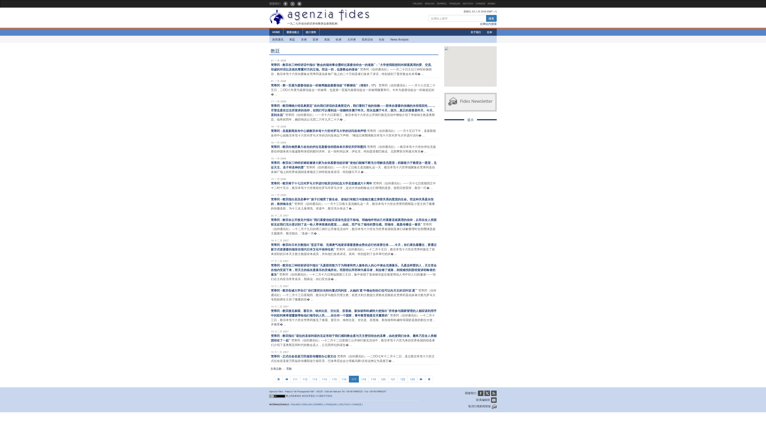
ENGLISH (429, 3)
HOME (276, 32)
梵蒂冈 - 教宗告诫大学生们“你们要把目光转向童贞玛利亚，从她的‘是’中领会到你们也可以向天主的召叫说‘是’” (344, 290)
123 (412, 379)
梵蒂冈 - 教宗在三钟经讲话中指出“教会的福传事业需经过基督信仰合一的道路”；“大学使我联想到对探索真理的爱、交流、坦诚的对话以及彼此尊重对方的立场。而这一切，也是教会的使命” (352, 66)
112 (305, 379)
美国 (327, 39)
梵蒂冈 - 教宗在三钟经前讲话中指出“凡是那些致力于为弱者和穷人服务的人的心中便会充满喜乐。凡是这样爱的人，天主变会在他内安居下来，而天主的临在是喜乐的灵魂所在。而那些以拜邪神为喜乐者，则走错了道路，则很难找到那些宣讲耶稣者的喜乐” (354, 270)
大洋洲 (351, 39)
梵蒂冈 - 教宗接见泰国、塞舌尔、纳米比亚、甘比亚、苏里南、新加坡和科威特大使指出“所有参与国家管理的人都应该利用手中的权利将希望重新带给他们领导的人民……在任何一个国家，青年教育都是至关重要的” (354, 312)
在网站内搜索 (488, 24)
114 (324, 379)
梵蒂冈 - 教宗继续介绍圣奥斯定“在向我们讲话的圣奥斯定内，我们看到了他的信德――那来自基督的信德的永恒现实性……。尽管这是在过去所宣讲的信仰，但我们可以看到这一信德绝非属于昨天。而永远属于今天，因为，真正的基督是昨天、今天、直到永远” (354, 110)
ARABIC (492, 3)
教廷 (292, 39)
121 (393, 379)
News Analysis (399, 39)
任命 (381, 39)
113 (314, 379)
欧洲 (338, 39)
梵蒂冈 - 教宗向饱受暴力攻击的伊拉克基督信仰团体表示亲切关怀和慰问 (318, 146)
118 (363, 379)
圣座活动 (367, 39)
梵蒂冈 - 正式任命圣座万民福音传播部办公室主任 (303, 356)
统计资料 (311, 32)
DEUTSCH (468, 3)
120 (383, 379)
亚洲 (315, 39)
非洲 (304, 39)
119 (373, 379)
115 (334, 379)
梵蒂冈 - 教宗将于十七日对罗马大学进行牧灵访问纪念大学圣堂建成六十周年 (321, 183)
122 (402, 379)
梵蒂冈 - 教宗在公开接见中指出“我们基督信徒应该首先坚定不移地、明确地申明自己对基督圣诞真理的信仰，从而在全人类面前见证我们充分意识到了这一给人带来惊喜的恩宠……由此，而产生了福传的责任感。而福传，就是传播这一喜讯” (354, 221)
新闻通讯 (277, 39)
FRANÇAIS (454, 3)
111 (295, 379)
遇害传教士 (292, 32)
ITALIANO (417, 3)
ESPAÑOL (442, 3)
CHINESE (480, 3)
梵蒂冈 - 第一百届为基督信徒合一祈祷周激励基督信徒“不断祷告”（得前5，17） (324, 85)
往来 (489, 32)
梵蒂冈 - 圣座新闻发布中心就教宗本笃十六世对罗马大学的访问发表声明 (318, 131)
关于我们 (476, 32)
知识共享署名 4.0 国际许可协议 (317, 396)
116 (344, 379)
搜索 (491, 18)
